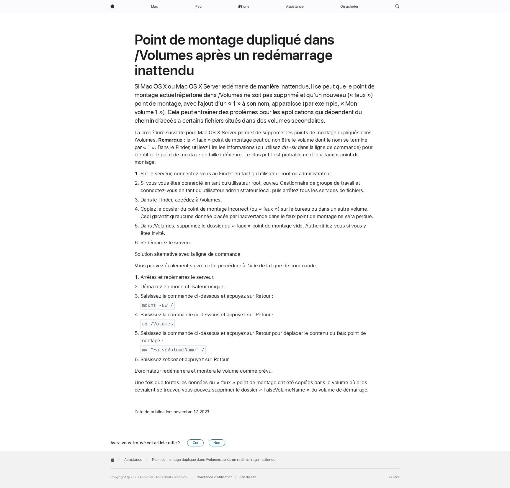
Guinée (394, 477)
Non (216, 443)
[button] (397, 6)
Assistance (133, 460)
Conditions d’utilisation (214, 477)
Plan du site (247, 477)
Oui (195, 443)
